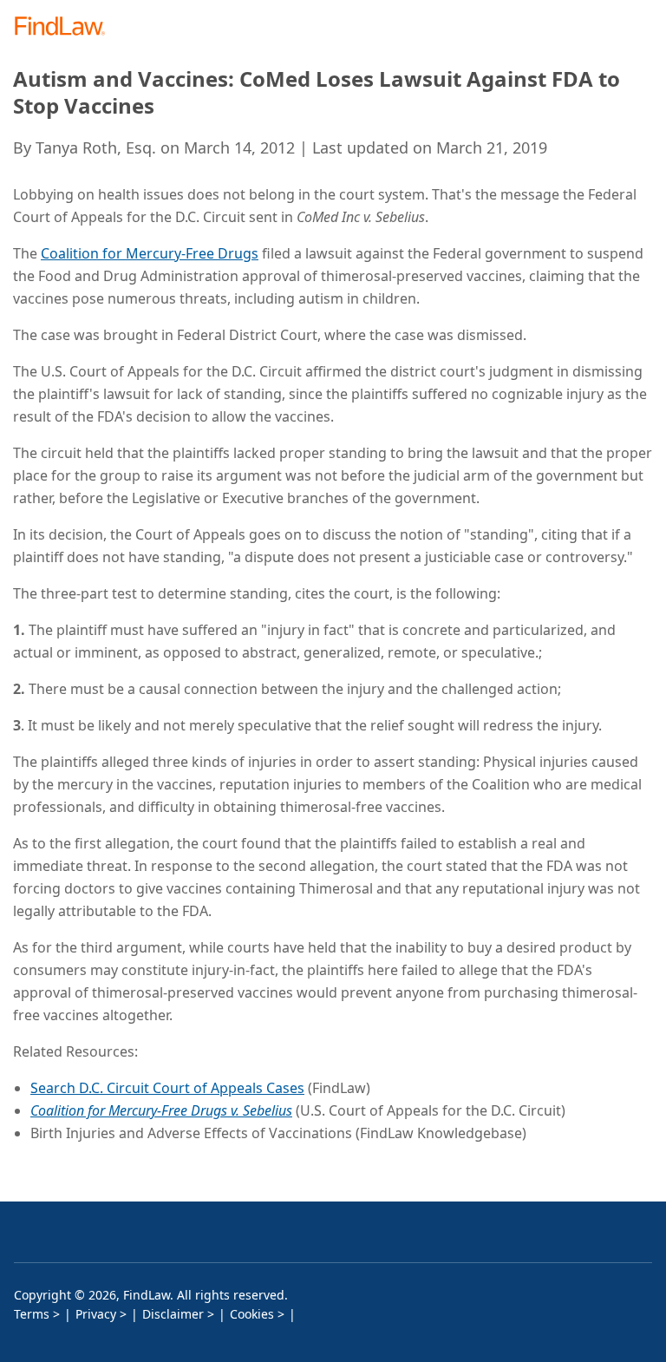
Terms (31, 1314)
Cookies (252, 1314)
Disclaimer (173, 1314)
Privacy (95, 1314)
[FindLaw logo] (65, 27)
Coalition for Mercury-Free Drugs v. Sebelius (161, 1110)
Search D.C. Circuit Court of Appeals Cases (167, 1087)
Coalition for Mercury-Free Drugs (149, 253)
